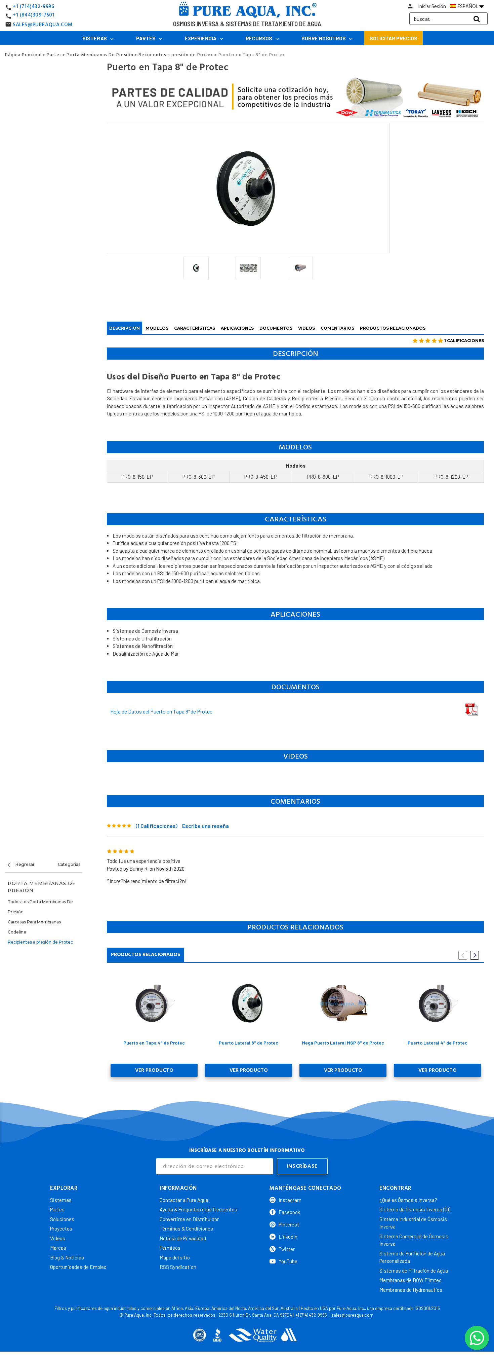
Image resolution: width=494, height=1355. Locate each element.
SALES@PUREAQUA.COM (43, 25)
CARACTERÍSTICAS (194, 328)
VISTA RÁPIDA (154, 1002)
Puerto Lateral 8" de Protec (248, 1043)
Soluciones (62, 1219)
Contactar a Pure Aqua (184, 1200)
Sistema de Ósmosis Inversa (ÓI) (414, 1209)
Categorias (69, 864)
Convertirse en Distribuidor (189, 1219)
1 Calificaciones (464, 340)
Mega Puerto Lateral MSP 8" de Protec (343, 1043)
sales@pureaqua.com (352, 1315)
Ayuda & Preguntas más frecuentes (198, 1209)
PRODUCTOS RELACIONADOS (392, 328)
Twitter (287, 1249)
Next (474, 955)
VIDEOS (306, 328)
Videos (57, 1238)
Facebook (289, 1212)
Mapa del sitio (175, 1257)
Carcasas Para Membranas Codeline (34, 927)
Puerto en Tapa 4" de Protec (154, 1043)
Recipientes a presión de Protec (40, 942)
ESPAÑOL (468, 6)
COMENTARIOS (337, 328)
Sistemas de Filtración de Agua (413, 1271)
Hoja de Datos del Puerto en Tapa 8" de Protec (161, 711)
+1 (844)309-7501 (34, 15)
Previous (462, 955)
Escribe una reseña (205, 825)
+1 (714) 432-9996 (311, 1315)
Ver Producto (154, 1070)
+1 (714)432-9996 (33, 6)
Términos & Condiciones (186, 1228)
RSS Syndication (178, 1267)
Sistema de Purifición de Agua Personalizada (412, 1257)
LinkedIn (288, 1237)
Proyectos (61, 1228)
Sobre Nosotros (324, 38)
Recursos (259, 38)
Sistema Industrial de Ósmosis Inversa (413, 1223)
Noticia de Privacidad (183, 1238)
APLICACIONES (237, 328)
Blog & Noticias (67, 1257)
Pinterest (289, 1224)
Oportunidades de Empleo (78, 1267)
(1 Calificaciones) (156, 825)
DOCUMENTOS (275, 328)
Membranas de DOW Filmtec (410, 1280)
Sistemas (95, 38)
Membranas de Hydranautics (410, 1290)
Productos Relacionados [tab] (145, 954)
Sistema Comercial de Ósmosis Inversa (413, 1240)
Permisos (170, 1248)
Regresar (24, 864)
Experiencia (201, 38)
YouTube (288, 1261)
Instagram (290, 1200)
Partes (146, 38)
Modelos (157, 328)
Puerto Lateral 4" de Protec (437, 1043)
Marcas (58, 1248)
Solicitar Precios (393, 38)
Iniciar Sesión (432, 6)
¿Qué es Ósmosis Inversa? (408, 1200)
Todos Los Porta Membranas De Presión (40, 906)
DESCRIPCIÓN (124, 328)
